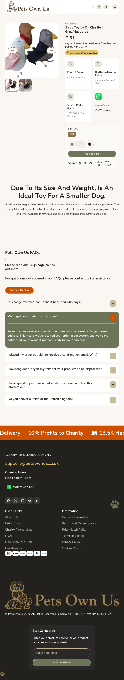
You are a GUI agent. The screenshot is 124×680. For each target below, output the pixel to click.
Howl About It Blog (18, 542)
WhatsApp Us (23, 487)
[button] (93, 7)
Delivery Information (75, 517)
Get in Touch (13, 523)
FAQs (33, 265)
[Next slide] (51, 50)
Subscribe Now (62, 662)
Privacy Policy (71, 542)
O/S (72, 134)
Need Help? (107, 163)
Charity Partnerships (18, 530)
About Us (11, 517)
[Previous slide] (12, 50)
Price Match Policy (74, 530)
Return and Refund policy (79, 523)
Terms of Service (73, 536)
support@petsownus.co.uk (32, 463)
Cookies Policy (71, 548)
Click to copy (98, 163)
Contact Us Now (19, 290)
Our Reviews (13, 548)
